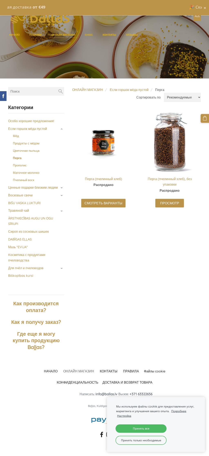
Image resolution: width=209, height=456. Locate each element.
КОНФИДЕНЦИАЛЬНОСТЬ (77, 382)
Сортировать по (148, 97)
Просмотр (169, 203)
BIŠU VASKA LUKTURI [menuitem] (24, 203)
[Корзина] (205, 118)
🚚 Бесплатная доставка (104, 7)
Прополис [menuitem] (20, 165)
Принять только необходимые (141, 440)
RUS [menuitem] (197, 16)
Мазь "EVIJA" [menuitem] (18, 247)
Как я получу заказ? (36, 322)
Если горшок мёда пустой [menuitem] (27, 129)
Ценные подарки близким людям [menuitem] (33, 187)
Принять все (141, 428)
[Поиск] (60, 91)
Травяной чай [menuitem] (18, 210)
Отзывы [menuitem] (132, 34)
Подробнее (178, 411)
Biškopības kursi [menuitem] (20, 275)
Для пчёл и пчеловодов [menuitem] (25, 268)
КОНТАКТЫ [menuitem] (109, 34)
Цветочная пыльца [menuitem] (26, 151)
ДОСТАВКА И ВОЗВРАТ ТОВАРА (127, 382)
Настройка (124, 416)
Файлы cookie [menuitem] (154, 371)
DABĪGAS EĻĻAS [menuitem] (20, 239)
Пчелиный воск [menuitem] (23, 180)
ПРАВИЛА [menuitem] (131, 371)
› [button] (62, 128)
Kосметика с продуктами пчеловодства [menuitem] (26, 257)
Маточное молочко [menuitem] (26, 173)
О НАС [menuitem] (89, 34)
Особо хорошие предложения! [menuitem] (31, 121)
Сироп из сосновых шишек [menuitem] (28, 231)
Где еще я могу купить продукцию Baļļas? (36, 340)
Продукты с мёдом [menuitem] (26, 143)
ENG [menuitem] (189, 16)
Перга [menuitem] (17, 158)
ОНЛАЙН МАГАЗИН (87, 90)
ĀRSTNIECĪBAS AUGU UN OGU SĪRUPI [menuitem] (30, 221)
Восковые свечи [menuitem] (20, 195)
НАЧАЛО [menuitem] (14, 34)
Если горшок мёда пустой (129, 90)
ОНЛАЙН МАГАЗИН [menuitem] (63, 34)
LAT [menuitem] (181, 16)
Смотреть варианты (103, 203)
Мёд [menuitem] (16, 136)
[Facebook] (101, 433)
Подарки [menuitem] (35, 34)
